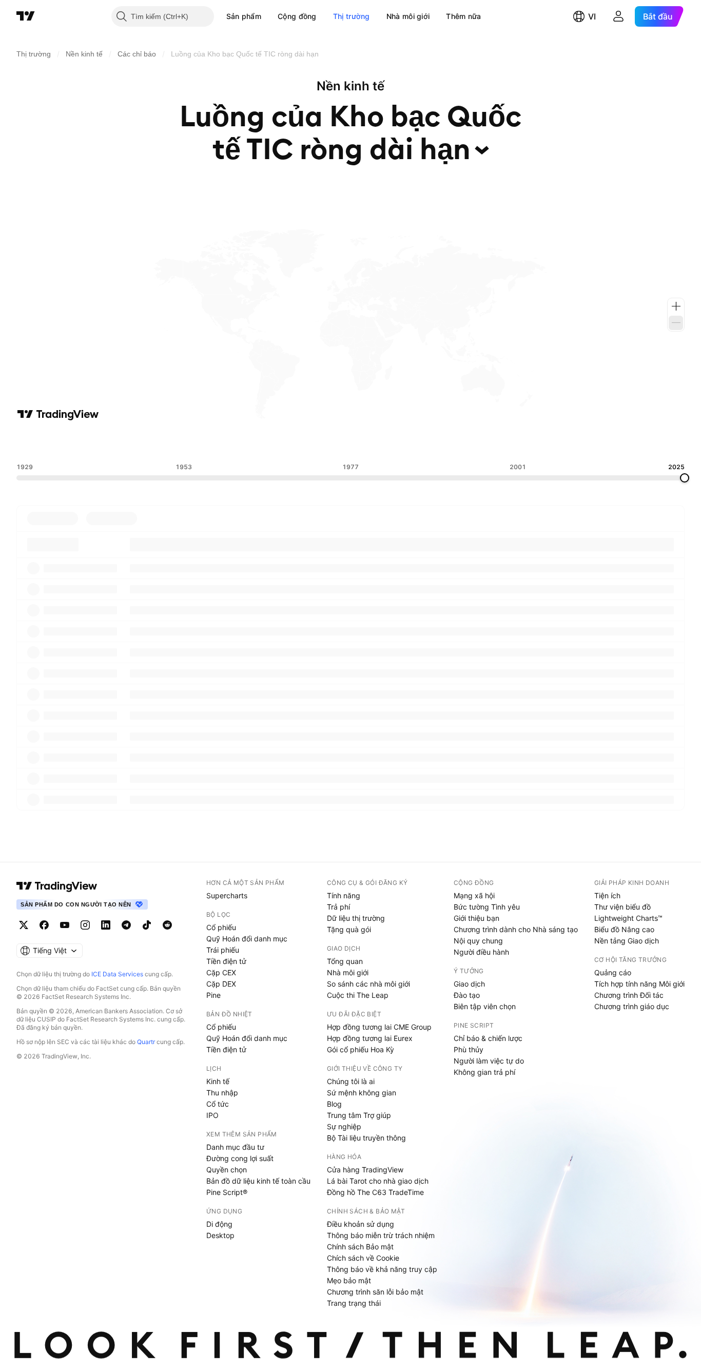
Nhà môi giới (408, 16)
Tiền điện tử (226, 961)
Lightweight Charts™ (628, 918)
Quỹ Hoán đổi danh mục (246, 938)
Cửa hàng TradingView (365, 1169)
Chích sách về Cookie (363, 1257)
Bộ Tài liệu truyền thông (366, 1137)
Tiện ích (607, 895)
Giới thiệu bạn (476, 918)
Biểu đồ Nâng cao (624, 929)
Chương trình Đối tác (629, 995)
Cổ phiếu (221, 927)
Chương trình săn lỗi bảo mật (375, 1291)
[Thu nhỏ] (676, 323)
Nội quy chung (478, 940)
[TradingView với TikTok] (147, 925)
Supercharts (226, 895)
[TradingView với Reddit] (167, 925)
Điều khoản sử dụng (360, 1224)
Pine (213, 995)
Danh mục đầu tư (235, 1147)
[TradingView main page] (57, 886)
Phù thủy (468, 1049)
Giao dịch (469, 983)
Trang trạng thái (354, 1303)
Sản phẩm (243, 16)
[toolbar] (350, 442)
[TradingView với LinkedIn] (106, 925)
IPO (212, 1115)
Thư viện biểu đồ (622, 906)
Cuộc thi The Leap (357, 995)
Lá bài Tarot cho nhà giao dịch (378, 1180)
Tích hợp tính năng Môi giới (639, 983)
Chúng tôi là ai (351, 1081)
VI (592, 16)
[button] (269, 16)
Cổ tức (217, 1103)
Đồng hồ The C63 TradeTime (375, 1192)
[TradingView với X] (23, 925)
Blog (334, 1103)
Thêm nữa (463, 16)
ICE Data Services (117, 974)
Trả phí (338, 906)
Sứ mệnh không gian (361, 1092)
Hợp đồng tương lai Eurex (370, 1038)
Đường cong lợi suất (240, 1158)
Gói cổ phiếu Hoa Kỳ (360, 1049)
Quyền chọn (226, 1169)
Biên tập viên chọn (485, 1006)
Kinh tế (217, 1081)
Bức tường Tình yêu (487, 906)
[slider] (684, 478)
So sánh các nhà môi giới (368, 983)
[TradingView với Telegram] (126, 925)
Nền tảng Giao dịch (626, 940)
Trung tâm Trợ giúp (359, 1115)
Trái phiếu (222, 950)
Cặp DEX (221, 983)
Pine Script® (226, 1192)
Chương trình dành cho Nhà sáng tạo (516, 929)
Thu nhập (222, 1092)
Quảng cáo (612, 972)
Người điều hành (481, 952)
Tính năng (343, 895)
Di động (219, 1224)
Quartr (146, 1042)
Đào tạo (467, 995)
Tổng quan (345, 961)
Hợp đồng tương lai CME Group (379, 1026)
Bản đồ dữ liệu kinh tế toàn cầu (258, 1180)
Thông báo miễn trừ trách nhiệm (381, 1235)
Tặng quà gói (349, 929)
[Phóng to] (676, 306)
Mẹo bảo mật (349, 1280)
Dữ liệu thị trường (356, 918)
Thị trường (351, 16)
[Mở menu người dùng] (618, 16)
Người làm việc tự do (489, 1060)
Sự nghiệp (344, 1126)
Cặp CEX (221, 972)
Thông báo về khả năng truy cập (382, 1269)
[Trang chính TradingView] (25, 16)
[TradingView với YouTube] (64, 925)
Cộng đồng (297, 16)
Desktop (220, 1235)
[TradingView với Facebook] (44, 925)
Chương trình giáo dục (631, 1006)
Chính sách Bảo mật (360, 1246)
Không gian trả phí (484, 1072)
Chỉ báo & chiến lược (488, 1038)
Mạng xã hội (474, 895)
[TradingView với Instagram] (85, 925)
